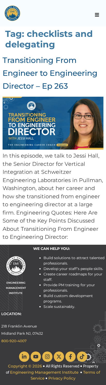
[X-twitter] (59, 356)
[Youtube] (36, 356)
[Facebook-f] (70, 356)
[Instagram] (47, 356)
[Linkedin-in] (24, 356)
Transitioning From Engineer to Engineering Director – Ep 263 (50, 73)
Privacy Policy (61, 378)
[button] (97, 14)
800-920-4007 (13, 341)
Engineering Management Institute (44, 372)
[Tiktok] (82, 356)
